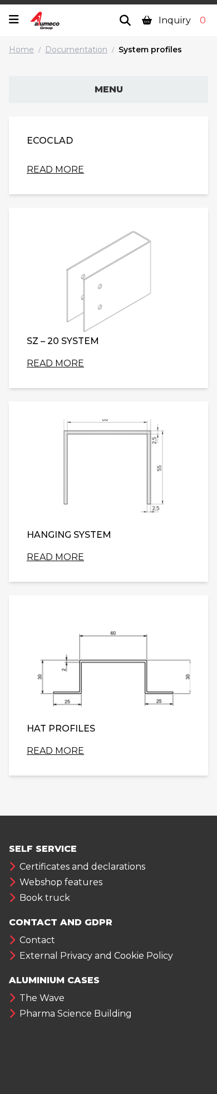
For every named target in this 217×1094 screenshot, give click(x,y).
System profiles (150, 50)
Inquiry (181, 20)
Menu (109, 89)
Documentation (76, 50)
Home (21, 50)
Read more (55, 169)
